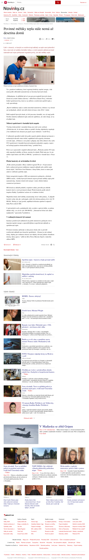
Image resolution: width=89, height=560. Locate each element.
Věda (19, 15)
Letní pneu (54, 545)
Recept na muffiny (50, 524)
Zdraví (23, 344)
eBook (42, 39)
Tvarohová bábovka (50, 529)
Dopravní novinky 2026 (79, 526)
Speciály (55, 15)
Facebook (6, 554)
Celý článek (42, 433)
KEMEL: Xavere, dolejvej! (31, 296)
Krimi (53, 12)
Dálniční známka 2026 (79, 524)
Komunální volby (8, 533)
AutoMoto (14, 15)
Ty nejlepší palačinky (50, 521)
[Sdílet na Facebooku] (51, 245)
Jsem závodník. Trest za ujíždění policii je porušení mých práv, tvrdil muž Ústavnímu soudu (37, 388)
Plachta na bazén (26, 542)
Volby (24, 12)
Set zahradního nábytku (60, 542)
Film (23, 313)
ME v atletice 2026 (36, 529)
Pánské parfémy (43, 548)
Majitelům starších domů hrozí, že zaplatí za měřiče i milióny (38, 275)
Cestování (25, 15)
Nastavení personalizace (78, 554)
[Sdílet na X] (54, 245)
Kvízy (50, 15)
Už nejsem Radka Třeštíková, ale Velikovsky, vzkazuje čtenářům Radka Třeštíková (38, 404)
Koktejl (75, 12)
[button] (29, 70)
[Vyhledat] (58, 2)
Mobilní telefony (23, 545)
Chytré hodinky (78, 545)
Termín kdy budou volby (10, 529)
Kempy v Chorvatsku (64, 521)
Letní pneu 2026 (77, 521)
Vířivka (78, 542)
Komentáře (48, 12)
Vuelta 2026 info (21, 521)
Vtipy (23, 298)
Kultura (58, 12)
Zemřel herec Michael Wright (32, 310)
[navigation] (2, 2)
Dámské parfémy (45, 545)
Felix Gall (20, 531)
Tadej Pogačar (21, 529)
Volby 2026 (7, 521)
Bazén (18, 542)
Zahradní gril (71, 542)
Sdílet (49, 39)
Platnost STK (76, 533)
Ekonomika (64, 12)
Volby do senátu (8, 531)
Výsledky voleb (8, 526)
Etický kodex (46, 554)
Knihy (23, 407)
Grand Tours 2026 (22, 533)
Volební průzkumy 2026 (10, 524)
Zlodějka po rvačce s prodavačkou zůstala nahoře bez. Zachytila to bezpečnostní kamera (38, 371)
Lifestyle (70, 12)
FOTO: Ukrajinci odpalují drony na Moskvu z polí (37, 355)
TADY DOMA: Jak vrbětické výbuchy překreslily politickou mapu (43, 468)
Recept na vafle (49, 531)
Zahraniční (30, 12)
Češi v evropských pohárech (67, 539)
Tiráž (29, 554)
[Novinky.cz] (14, 9)
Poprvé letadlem (63, 524)
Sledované (81, 15)
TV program (67, 15)
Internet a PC (7, 15)
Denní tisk (74, 15)
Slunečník (42, 542)
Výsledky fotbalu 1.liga (37, 524)
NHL (32, 533)
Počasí (61, 15)
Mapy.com (25, 539)
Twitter (13, 554)
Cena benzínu (54, 539)
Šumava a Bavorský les (65, 526)
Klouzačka (49, 542)
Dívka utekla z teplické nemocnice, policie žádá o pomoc (72, 467)
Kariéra (24, 554)
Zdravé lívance (49, 526)
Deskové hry (62, 545)
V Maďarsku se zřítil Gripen (56, 426)
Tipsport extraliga (36, 526)
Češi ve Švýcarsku (64, 529)
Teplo (17, 249)
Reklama (18, 554)
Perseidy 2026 (45, 539)
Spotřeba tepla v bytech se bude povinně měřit (38, 260)
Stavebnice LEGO (34, 545)
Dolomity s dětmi (63, 533)
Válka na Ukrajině (39, 12)
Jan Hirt (19, 526)
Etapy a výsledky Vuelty (23, 524)
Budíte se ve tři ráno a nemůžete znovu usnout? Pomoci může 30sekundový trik (36, 340)
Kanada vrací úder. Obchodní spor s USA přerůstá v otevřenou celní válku (36, 326)
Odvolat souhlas (65, 554)
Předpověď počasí (35, 539)
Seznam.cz (83, 2)
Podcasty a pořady (39, 15)
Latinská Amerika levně (65, 531)
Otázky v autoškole (78, 531)
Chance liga (34, 521)
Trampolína (35, 542)
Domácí (20, 12)
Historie (31, 15)
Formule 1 (34, 531)
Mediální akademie (37, 554)
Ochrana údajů (56, 554)
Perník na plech (49, 533)
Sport (46, 15)
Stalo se (15, 12)
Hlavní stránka (8, 12)
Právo (5, 38)
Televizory (69, 545)
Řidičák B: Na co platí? (79, 529)
